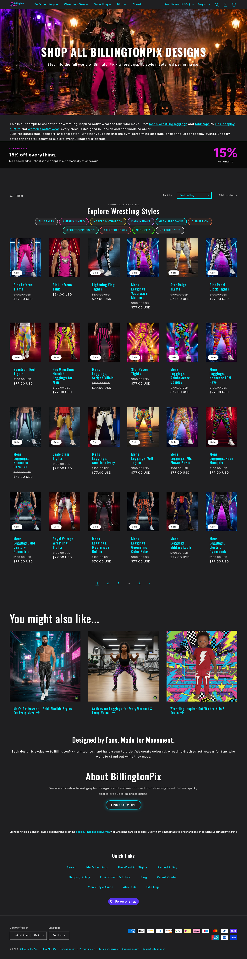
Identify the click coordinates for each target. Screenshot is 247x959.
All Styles (46, 221)
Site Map (152, 887)
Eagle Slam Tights (61, 456)
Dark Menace (141, 221)
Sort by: (167, 195)
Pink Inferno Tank (62, 287)
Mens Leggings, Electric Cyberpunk (218, 545)
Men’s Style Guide (100, 887)
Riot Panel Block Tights (219, 287)
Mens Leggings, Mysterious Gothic (100, 545)
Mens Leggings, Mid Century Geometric (24, 545)
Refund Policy (167, 867)
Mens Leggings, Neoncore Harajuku (21, 460)
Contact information (153, 949)
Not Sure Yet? (170, 230)
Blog (143, 877)
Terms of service (108, 949)
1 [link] (97, 582)
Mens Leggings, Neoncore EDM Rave (220, 375)
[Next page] (149, 582)
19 (139, 582)
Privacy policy (87, 949)
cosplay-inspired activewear (93, 831)
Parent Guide (166, 877)
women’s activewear (43, 129)
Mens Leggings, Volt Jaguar (142, 458)
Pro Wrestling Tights (132, 867)
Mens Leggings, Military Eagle (180, 543)
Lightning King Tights (103, 287)
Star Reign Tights (178, 287)
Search (71, 867)
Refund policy (68, 949)
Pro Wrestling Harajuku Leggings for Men (63, 375)
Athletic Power (115, 230)
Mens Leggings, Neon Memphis (221, 458)
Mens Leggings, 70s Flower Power (181, 458)
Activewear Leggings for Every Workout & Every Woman (122, 710)
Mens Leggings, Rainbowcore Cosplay (180, 375)
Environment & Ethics (115, 877)
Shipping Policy (79, 877)
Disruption (200, 221)
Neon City (143, 230)
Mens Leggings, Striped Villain (103, 373)
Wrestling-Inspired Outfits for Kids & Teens (197, 710)
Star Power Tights (139, 371)
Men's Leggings (97, 867)
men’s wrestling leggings (168, 124)
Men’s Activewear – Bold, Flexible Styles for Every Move (43, 710)
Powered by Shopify (45, 949)
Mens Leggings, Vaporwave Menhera (139, 291)
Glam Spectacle (171, 221)
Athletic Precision (80, 230)
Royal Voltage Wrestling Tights (63, 543)
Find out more (123, 805)
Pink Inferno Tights (23, 287)
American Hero (74, 221)
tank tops (202, 124)
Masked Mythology (108, 221)
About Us (129, 887)
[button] (45, 4)
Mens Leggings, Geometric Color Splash (141, 545)
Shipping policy (130, 949)
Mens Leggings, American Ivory (103, 458)
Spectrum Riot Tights (25, 371)
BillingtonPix (26, 949)
